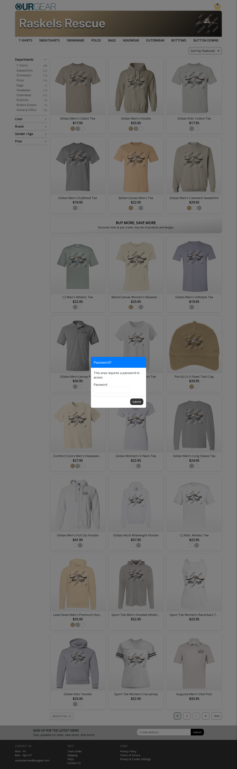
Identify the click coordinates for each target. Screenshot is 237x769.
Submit (136, 401)
